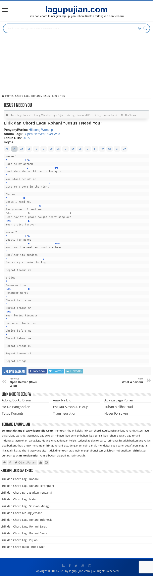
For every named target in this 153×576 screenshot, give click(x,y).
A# (21, 149)
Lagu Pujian (58, 115)
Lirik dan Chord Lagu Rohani (20, 479)
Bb (29, 149)
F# (102, 149)
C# (51, 149)
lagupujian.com (76, 9)
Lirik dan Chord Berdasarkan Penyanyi (26, 492)
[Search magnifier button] (145, 28)
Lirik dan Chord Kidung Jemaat (21, 513)
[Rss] (63, 565)
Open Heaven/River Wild (42, 134)
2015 (26, 138)
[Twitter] (76, 565)
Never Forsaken (116, 413)
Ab (7, 149)
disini (136, 450)
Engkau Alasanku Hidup (70, 407)
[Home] (5, 10)
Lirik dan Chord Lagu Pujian (19, 540)
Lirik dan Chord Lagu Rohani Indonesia (27, 520)
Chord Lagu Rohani (28, 96)
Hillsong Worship (41, 115)
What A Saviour (132, 380)
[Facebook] (70, 565)
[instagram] (89, 565)
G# (124, 149)
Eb (80, 149)
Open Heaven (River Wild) (23, 382)
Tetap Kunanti (12, 413)
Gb (109, 149)
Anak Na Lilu (62, 400)
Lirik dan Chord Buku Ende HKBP (22, 547)
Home (8, 96)
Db (58, 149)
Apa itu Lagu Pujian (118, 400)
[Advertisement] (76, 65)
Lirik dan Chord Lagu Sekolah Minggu (26, 506)
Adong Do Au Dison (16, 400)
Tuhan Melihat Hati (118, 407)
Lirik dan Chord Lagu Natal (18, 499)
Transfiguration (64, 413)
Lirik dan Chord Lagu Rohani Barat (24, 526)
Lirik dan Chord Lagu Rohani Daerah (25, 533)
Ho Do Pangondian (16, 407)
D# (73, 149)
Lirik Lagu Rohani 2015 (78, 115)
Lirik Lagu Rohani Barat (104, 115)
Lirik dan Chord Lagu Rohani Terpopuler (27, 486)
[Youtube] (82, 565)
